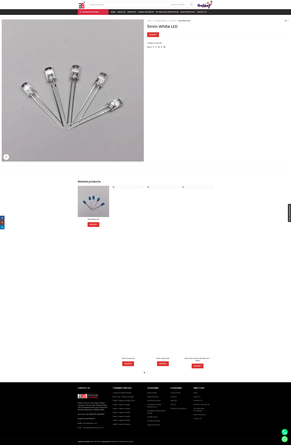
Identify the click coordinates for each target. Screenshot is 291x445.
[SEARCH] (191, 4)
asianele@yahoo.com (89, 423)
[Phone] (285, 432)
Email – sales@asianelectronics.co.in (91, 428)
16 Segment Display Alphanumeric (154, 406)
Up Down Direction (154, 400)
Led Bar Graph (152, 417)
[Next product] (288, 21)
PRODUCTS (197, 400)
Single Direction (152, 397)
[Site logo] (82, 4)
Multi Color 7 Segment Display (123, 397)
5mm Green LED (128, 358)
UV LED (173, 404)
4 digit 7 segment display (121, 416)
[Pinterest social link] (158, 47)
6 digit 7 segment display (121, 424)
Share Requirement (289, 213)
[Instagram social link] (2, 222)
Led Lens (173, 397)
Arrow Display (152, 393)
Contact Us (197, 418)
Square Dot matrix (153, 425)
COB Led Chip (175, 393)
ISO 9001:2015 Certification (198, 409)
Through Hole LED (160, 21)
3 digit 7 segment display (121, 412)
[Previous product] (283, 21)
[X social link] (155, 47)
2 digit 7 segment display (121, 408)
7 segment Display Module (122, 393)
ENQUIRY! (153, 34)
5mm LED (172, 21)
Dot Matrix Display (153, 421)
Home (149, 21)
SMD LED (173, 400)
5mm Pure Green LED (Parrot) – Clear (197, 359)
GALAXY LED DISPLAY (178, 408)
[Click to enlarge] (6, 157)
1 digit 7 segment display (121, 404)
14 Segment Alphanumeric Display (156, 412)
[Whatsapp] (285, 439)
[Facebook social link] (153, 47)
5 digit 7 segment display (121, 420)
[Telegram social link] (164, 47)
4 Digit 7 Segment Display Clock (124, 400)
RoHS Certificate (199, 415)
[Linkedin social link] (161, 47)
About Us (196, 397)
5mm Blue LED (93, 219)
